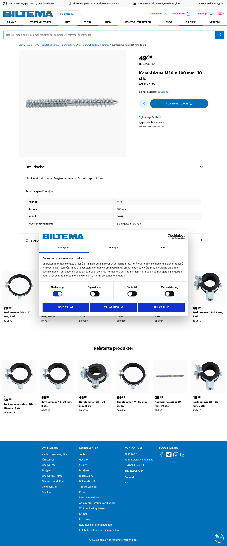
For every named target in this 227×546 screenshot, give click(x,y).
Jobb (82, 454)
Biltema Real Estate (52, 475)
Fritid (87, 22)
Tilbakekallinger (88, 486)
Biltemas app (134, 470)
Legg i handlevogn (177, 103)
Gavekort (84, 459)
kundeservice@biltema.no (139, 459)
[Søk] (219, 35)
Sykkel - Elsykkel (40, 22)
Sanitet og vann (50, 44)
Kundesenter (88, 448)
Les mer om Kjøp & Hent (150, 126)
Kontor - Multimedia (138, 22)
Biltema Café (49, 464)
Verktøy (215, 22)
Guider (83, 464)
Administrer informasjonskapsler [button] (97, 502)
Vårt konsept (48, 459)
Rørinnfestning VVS (70, 44)
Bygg (169, 22)
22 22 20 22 (131, 454)
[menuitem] (11, 22)
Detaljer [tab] (113, 247)
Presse (82, 492)
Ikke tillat (65, 307)
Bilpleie (191, 22)
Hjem (108, 22)
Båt (67, 22)
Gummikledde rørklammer (96, 44)
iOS (126, 482)
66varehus (164, 91)
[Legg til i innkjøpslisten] (143, 103)
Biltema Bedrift (87, 481)
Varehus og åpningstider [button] (55, 454)
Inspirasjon (85, 519)
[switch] (95, 293)
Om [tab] (163, 247)
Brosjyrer (46, 470)
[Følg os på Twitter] (168, 455)
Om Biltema (50, 448)
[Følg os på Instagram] (175, 455)
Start (21, 44)
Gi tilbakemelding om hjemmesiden (99, 530)
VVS (37, 44)
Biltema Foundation (53, 481)
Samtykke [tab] (63, 247)
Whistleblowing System (92, 508)
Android (129, 477)
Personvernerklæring (91, 497)
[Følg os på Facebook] (162, 455)
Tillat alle (161, 307)
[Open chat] (219, 538)
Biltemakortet (86, 475)
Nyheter (83, 513)
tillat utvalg (113, 307)
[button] (220, 14)
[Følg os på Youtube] (182, 456)
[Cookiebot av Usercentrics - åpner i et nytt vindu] (170, 236)
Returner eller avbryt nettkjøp (95, 524)
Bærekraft (47, 492)
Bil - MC (11, 22)
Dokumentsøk (49, 486)
